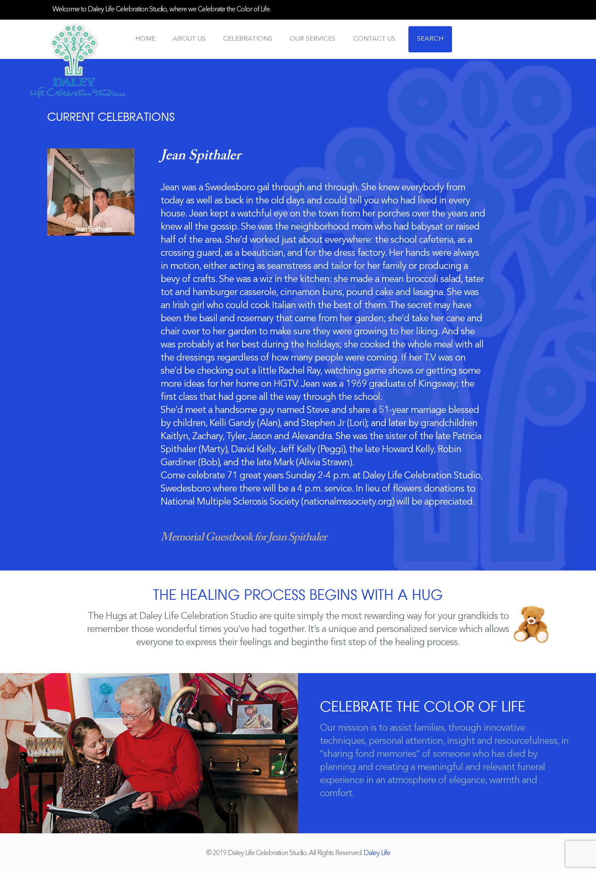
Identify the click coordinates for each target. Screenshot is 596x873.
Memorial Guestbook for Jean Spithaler (243, 537)
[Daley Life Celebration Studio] (78, 60)
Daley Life (376, 853)
